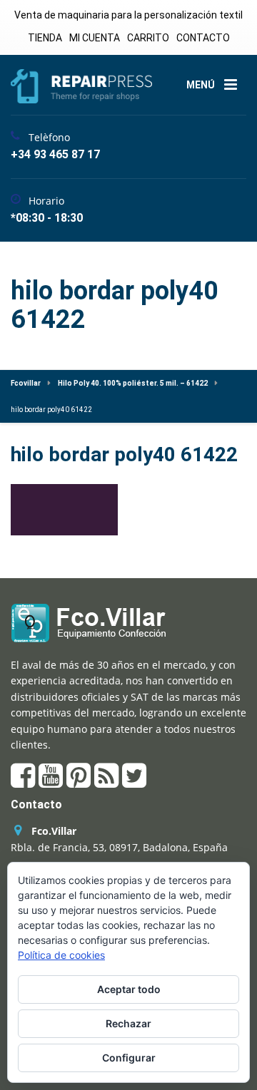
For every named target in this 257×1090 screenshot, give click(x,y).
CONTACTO (203, 37)
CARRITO (148, 37)
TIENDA (45, 37)
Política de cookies (61, 955)
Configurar (129, 1058)
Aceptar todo (129, 989)
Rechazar (128, 1023)
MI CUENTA (94, 37)
